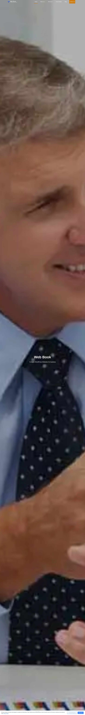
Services (50, 1)
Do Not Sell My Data (72, 712)
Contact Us (72, 1)
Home (36, 1)
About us (42, 1)
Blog (66, 1)
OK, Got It (80, 712)
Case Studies (59, 1)
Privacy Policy (5, 713)
